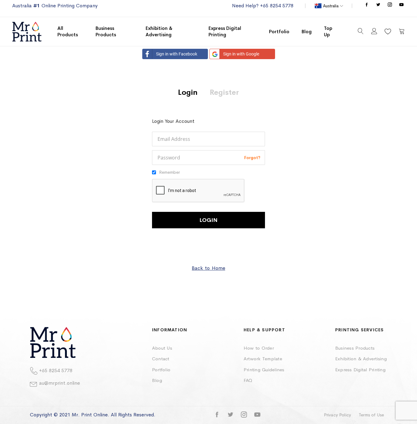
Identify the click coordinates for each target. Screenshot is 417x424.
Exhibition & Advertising (361, 359)
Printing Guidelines (264, 369)
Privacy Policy (337, 415)
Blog (157, 380)
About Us (162, 348)
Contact (160, 359)
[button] (329, 6)
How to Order (259, 348)
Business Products (355, 348)
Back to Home (208, 268)
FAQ (248, 380)
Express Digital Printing (360, 369)
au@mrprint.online (59, 383)
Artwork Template (263, 359)
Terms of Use (371, 415)
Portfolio (161, 369)
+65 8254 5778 (55, 370)
